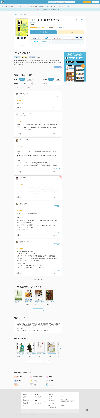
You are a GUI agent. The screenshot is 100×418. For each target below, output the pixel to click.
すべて (17, 87)
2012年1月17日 (23, 242)
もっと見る (57, 67)
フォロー (57, 96)
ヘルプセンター (64, 397)
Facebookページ (64, 405)
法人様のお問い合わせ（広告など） (67, 401)
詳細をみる (55, 108)
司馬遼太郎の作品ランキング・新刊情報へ (38, 361)
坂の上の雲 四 (17, 301)
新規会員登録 (87, 1)
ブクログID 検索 (38, 403)
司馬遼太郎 (32, 22)
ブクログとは (79, 1)
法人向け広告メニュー (65, 399)
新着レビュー (25, 399)
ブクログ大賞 (25, 402)
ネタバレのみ (26, 87)
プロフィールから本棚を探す (40, 401)
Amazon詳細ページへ (72, 32)
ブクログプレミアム (51, 401)
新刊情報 (25, 397)
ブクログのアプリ (51, 400)
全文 (58, 79)
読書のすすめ (25, 405)
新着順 (29, 79)
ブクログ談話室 (26, 400)
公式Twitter (63, 403)
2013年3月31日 (23, 204)
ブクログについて (51, 396)
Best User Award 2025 (52, 407)
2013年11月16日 (23, 178)
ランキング (25, 396)
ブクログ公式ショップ (52, 403)
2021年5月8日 (23, 115)
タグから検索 (37, 397)
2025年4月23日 (23, 94)
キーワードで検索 (38, 396)
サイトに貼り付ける (22, 45)
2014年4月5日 (23, 140)
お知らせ (63, 396)
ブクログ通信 (25, 403)
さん (22, 93)
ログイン (95, 1)
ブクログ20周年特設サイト (53, 408)
